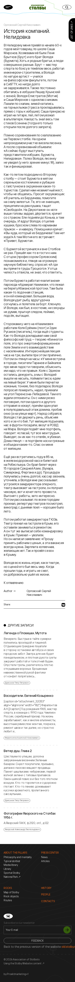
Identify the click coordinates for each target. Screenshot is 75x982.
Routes (8, 900)
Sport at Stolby (12, 872)
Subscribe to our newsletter (19, 922)
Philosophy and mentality (17, 857)
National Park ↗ (12, 876)
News (44, 857)
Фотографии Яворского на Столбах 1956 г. (29, 815)
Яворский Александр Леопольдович (22, 829)
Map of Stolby (11, 892)
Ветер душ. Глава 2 (18, 751)
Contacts (48, 901)
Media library (11, 864)
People (45, 894)
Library (7, 868)
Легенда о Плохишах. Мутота (25, 633)
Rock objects (11, 896)
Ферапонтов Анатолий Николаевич (22, 737)
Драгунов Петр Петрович (17, 682)
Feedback (37, 940)
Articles (45, 861)
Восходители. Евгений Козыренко (28, 696)
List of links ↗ (71, 30)
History (46, 888)
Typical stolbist (12, 861)
